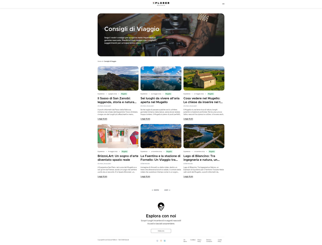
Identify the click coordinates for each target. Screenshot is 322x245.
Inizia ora (161, 231)
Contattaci (193, 239)
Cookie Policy (220, 240)
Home (99, 61)
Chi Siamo (185, 240)
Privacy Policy (199, 240)
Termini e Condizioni (209, 240)
